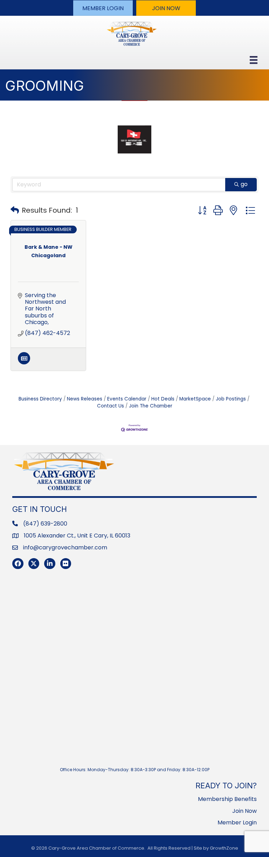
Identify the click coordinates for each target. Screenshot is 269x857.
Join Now (244, 811)
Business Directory (40, 399)
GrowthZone (224, 848)
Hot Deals (162, 399)
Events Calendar (126, 399)
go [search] (244, 184)
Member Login (237, 822)
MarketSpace (195, 399)
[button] (103, 8)
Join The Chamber (150, 406)
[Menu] (253, 60)
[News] (24, 362)
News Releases (84, 399)
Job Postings (231, 399)
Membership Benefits (227, 799)
